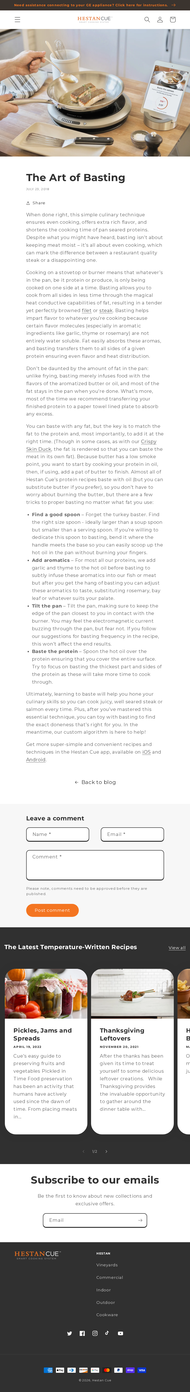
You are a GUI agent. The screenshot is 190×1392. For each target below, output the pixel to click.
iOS (146, 752)
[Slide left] (84, 1151)
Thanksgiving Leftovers (122, 1034)
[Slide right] (106, 1151)
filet (87, 310)
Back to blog (98, 782)
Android (36, 759)
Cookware (107, 1314)
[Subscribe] (140, 1220)
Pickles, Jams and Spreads (42, 1034)
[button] (17, 19)
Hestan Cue (101, 1380)
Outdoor (105, 1302)
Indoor (103, 1289)
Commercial (109, 1277)
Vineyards (107, 1264)
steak (106, 310)
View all (177, 947)
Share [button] (39, 202)
